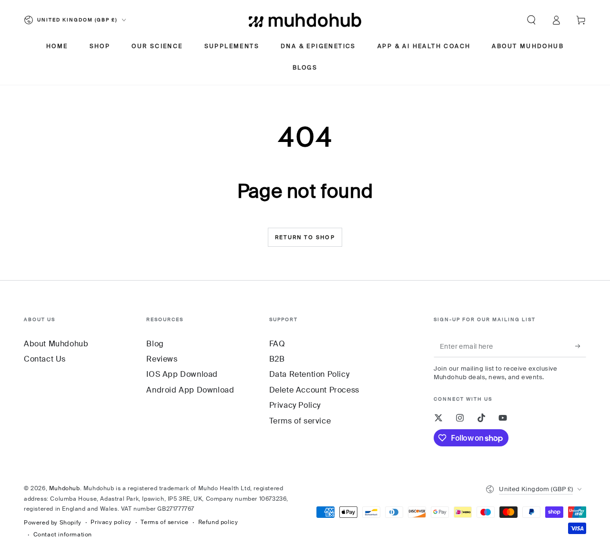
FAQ (277, 344)
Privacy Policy (295, 405)
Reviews (161, 359)
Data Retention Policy (309, 374)
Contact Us (45, 359)
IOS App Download (182, 374)
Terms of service (300, 421)
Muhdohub (64, 488)
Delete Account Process (314, 390)
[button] (531, 20)
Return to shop (305, 237)
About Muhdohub (56, 344)
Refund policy (218, 522)
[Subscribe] (580, 346)
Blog (154, 344)
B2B (277, 359)
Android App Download (190, 390)
